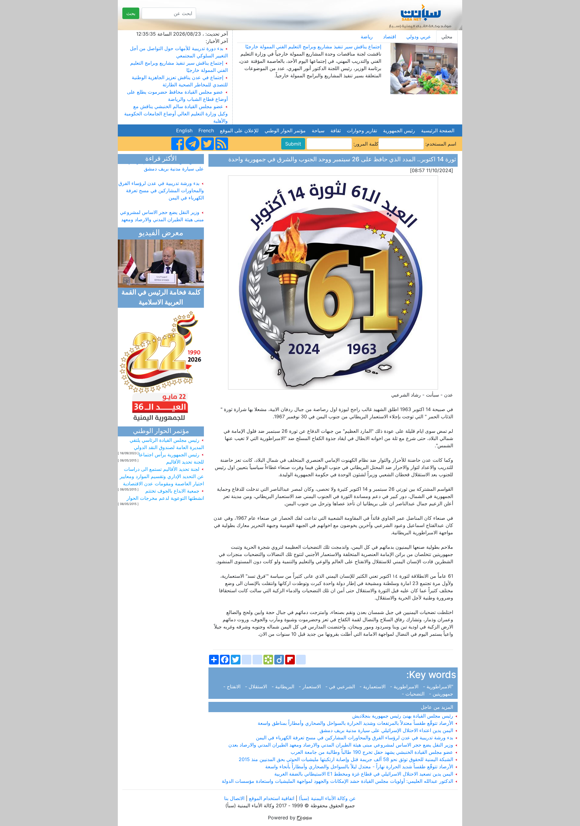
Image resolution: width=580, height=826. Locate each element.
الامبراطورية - (404, 686)
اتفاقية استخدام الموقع (271, 798)
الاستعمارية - (373, 686)
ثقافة (335, 130)
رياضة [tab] (367, 37)
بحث (130, 13)
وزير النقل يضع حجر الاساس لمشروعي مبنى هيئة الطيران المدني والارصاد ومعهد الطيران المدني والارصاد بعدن (341, 745)
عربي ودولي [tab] (418, 37)
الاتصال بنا (234, 798)
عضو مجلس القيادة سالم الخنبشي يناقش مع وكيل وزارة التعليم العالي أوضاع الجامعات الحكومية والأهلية (176, 113)
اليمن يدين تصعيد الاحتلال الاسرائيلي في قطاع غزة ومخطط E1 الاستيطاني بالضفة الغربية (364, 774)
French (206, 130)
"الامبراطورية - (438, 686)
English (184, 130)
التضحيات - (414, 694)
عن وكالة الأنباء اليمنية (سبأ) (326, 798)
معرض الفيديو (161, 233)
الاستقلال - (256, 686)
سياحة (318, 130)
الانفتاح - (233, 686)
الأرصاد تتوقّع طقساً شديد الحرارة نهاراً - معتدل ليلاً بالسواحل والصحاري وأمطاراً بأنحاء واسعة (360, 766)
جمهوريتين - (441, 694)
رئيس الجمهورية (399, 130)
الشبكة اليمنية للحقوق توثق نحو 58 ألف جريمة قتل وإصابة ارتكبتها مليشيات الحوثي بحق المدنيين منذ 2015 (347, 759)
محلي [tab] (447, 37)
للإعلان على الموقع (239, 130)
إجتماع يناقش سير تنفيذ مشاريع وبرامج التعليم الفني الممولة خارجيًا (313, 46)
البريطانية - (283, 686)
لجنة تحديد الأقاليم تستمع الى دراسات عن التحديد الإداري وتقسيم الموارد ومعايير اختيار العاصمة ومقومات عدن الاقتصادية (162, 476)
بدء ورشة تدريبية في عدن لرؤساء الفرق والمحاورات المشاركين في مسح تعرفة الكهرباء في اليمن (355, 737)
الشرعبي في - (341, 686)
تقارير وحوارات (362, 130)
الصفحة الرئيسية (437, 130)
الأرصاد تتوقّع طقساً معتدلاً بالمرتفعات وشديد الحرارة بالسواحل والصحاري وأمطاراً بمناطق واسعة (356, 723)
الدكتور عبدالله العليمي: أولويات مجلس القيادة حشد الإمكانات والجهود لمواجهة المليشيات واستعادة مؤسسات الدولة (338, 781)
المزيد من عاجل (438, 707)
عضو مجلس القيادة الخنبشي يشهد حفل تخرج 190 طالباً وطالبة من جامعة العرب (373, 752)
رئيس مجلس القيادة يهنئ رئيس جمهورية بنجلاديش (403, 716)
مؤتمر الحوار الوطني (285, 130)
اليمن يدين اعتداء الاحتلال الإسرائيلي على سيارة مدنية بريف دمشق (387, 730)
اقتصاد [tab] (389, 37)
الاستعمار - (310, 686)
